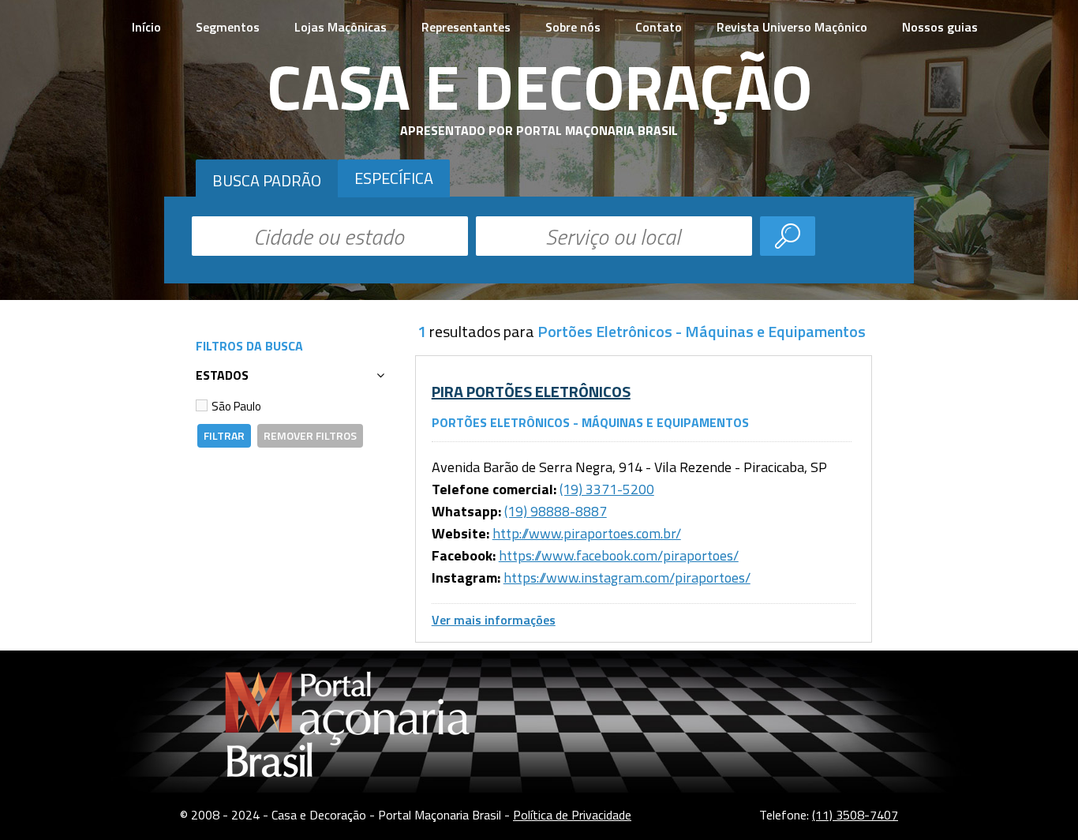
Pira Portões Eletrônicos (531, 391)
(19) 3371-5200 (607, 489)
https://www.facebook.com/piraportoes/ (619, 555)
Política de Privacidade (572, 814)
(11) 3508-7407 (855, 814)
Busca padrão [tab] (266, 180)
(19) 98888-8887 (555, 511)
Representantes (466, 26)
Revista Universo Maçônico (792, 26)
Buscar (787, 236)
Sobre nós (573, 26)
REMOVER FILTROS (310, 435)
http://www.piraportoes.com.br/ (586, 533)
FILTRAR (224, 435)
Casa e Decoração (539, 86)
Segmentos (228, 26)
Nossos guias (940, 26)
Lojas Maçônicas (340, 26)
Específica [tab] (393, 178)
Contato (658, 26)
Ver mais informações (494, 619)
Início (146, 26)
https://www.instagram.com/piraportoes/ (626, 577)
